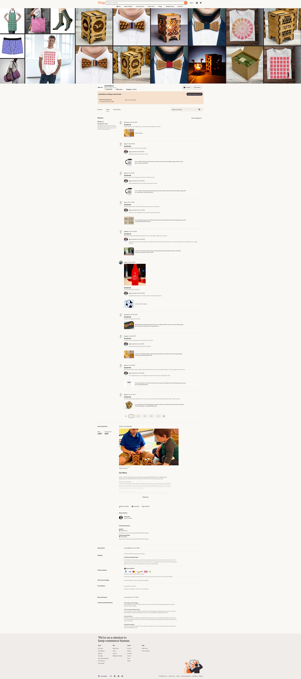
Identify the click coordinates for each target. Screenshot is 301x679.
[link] (126, 416)
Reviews (100, 109)
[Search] (185, 3)
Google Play (115, 668)
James (125, 262)
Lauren (125, 365)
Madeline (126, 231)
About (107, 109)
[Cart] (201, 3)
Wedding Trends (170, 6)
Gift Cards (180, 6)
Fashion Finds (151, 6)
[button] (187, 87)
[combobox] (144, 3)
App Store (103, 668)
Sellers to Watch (128, 6)
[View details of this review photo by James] (135, 274)
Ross (130, 151)
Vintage (160, 6)
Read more (145, 497)
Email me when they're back (194, 94)
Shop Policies (117, 109)
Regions (201, 676)
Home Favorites (140, 6)
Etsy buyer (126, 122)
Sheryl (125, 143)
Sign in (191, 2)
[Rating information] (105, 89)
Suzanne (126, 336)
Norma (125, 394)
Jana (125, 202)
